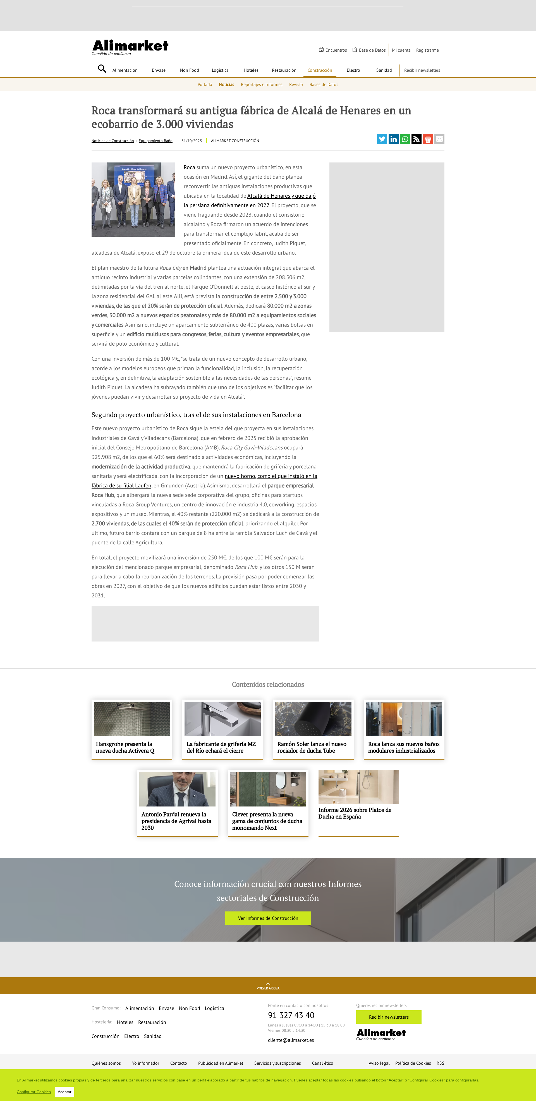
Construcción (320, 70)
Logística (220, 70)
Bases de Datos (324, 84)
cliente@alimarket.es (291, 1040)
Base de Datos (372, 50)
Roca (189, 167)
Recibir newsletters (422, 70)
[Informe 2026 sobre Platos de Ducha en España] (359, 803)
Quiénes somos (106, 1063)
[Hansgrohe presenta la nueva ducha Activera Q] (132, 729)
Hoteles (251, 70)
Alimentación (125, 70)
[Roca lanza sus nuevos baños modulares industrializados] (404, 729)
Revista (296, 84)
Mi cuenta (401, 50)
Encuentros (336, 50)
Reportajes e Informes (262, 84)
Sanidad (384, 70)
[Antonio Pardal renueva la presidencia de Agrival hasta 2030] (177, 803)
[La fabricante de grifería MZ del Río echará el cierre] (222, 729)
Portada (205, 84)
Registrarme (427, 50)
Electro (353, 70)
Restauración (284, 70)
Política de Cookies (413, 1063)
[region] (268, 1085)
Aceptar (64, 1092)
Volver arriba (268, 988)
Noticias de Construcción (113, 140)
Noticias (226, 84)
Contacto (178, 1063)
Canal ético (322, 1063)
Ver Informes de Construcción (268, 918)
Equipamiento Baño (156, 140)
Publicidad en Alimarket (220, 1063)
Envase (159, 70)
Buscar (102, 69)
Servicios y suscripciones (277, 1063)
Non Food (189, 70)
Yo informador (145, 1063)
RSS (440, 1063)
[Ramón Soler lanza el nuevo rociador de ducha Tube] (313, 729)
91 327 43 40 (291, 1014)
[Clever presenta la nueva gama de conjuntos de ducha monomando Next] (268, 803)
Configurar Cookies (34, 1092)
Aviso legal (379, 1063)
